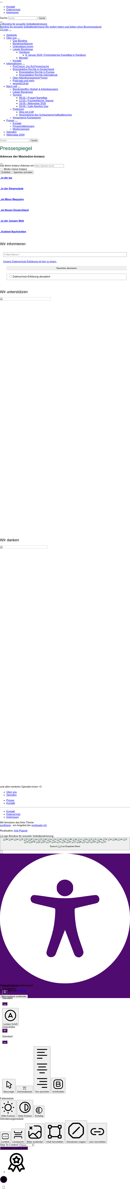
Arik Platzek (20, 830)
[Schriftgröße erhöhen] (4, 992)
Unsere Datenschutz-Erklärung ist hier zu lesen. (30, 261)
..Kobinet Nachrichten (13, 231)
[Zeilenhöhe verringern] (4, 1042)
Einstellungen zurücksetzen (14, 1148)
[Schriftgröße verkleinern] (4, 1004)
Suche (3, 18)
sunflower (5, 825)
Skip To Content (9, 1145)
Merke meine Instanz (15, 169)
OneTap (22, 990)
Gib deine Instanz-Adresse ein (17, 165)
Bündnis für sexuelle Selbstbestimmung (22, 26)
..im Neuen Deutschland (14, 210)
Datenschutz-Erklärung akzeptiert (31, 276)
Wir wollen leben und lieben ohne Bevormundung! (73, 26)
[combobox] (65, 844)
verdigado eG (39, 825)
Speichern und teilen (23, 172)
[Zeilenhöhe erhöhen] (4, 1031)
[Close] (1, 163)
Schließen (5, 172)
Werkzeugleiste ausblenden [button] (13, 996)
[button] (1, 852)
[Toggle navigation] (1, 2)
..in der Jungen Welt (12, 221)
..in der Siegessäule (11, 188)
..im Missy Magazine (12, 199)
